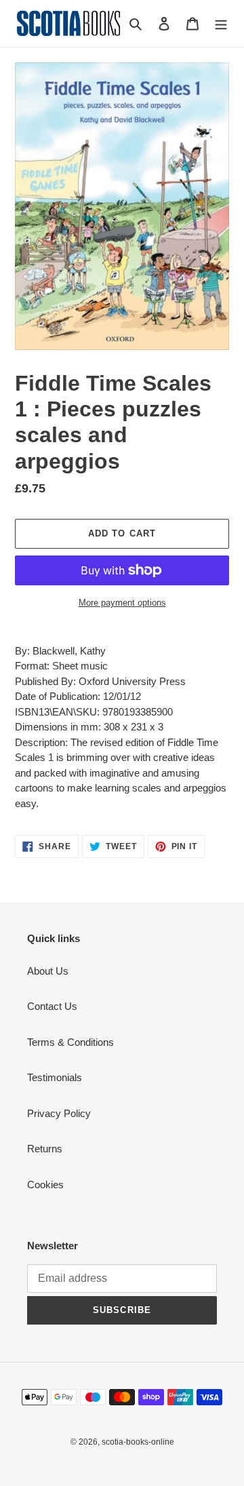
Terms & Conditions (70, 1042)
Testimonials (54, 1077)
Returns (44, 1148)
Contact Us (52, 1006)
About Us (47, 971)
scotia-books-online (138, 1442)
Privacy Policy (59, 1113)
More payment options (122, 603)
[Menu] (221, 23)
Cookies (45, 1184)
